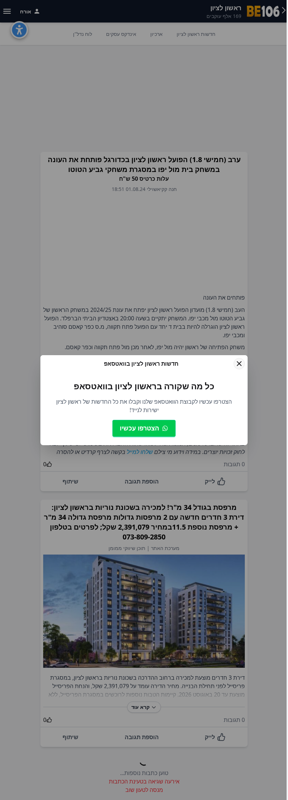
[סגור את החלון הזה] (239, 363)
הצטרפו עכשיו (139, 428)
